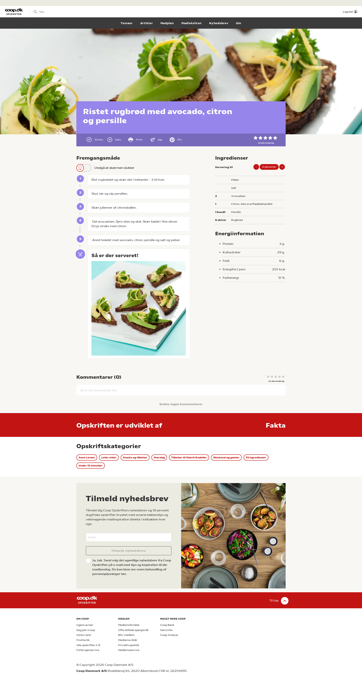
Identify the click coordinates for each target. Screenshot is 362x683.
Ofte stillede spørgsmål (133, 630)
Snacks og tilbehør (135, 457)
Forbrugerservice (87, 650)
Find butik (83, 640)
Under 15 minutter (91, 465)
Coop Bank (167, 625)
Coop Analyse (169, 635)
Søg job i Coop (85, 630)
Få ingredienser (256, 457)
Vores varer (83, 635)
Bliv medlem (126, 635)
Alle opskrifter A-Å (88, 645)
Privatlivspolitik (128, 645)
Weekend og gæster (226, 457)
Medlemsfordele (128, 625)
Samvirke (166, 630)
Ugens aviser (84, 625)
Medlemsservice (128, 650)
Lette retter (109, 457)
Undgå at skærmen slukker (114, 168)
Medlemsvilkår (127, 640)
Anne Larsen (87, 457)
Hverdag (159, 457)
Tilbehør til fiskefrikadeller (189, 457)
